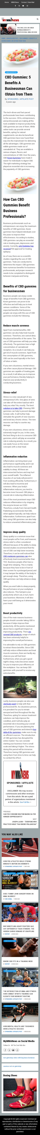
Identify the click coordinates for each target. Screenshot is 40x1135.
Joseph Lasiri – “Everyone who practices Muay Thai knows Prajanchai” (20, 821)
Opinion (29, 873)
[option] (20, 29)
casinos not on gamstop (12, 1066)
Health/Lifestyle (11, 72)
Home (7, 2)
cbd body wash (9, 704)
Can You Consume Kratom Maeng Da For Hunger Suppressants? (19, 814)
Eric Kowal (8, 899)
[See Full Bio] (30, 802)
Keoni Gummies (14, 158)
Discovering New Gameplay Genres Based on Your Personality (27, 30)
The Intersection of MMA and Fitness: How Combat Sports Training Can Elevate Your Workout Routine (19, 993)
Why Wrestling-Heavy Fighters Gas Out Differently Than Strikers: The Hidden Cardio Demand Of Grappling (18, 928)
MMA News (15, 2)
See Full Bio (24, 802)
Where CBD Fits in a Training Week (18, 961)
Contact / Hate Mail (27, 2)
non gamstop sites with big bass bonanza (18, 1058)
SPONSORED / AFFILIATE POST (20, 99)
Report (7, 934)
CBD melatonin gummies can (15, 556)
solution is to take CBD (12, 408)
